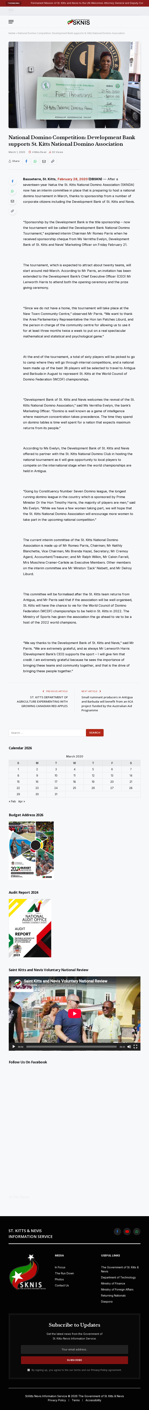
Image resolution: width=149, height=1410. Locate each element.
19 (93, 781)
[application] (74, 1013)
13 (112, 775)
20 (112, 781)
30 (37, 794)
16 (37, 781)
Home (12, 33)
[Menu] (11, 11)
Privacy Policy (99, 1370)
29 (18, 794)
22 (18, 788)
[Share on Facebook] (26, 161)
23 (37, 788)
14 (131, 775)
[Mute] (129, 1047)
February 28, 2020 (73, 179)
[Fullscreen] (135, 1047)
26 (93, 788)
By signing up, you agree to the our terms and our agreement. (76, 1370)
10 (56, 775)
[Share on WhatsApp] (35, 161)
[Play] (14, 1047)
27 (112, 788)
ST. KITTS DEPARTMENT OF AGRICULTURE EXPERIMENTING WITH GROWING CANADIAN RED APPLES (42, 701)
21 (131, 781)
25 (74, 788)
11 (74, 775)
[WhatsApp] (12, 191)
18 (74, 781)
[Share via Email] (44, 161)
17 (56, 781)
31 (56, 794)
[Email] (12, 201)
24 (56, 788)
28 (131, 788)
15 (18, 781)
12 (93, 775)
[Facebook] (12, 181)
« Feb (12, 801)
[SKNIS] (78, 21)
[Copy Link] (52, 161)
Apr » (21, 801)
